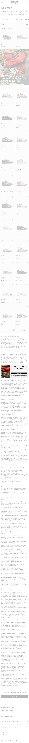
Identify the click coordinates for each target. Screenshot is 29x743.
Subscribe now (19, 373)
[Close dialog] (26, 365)
